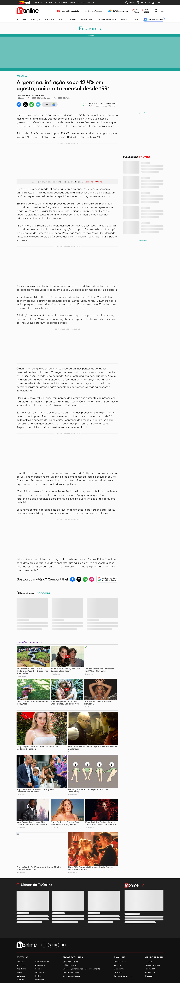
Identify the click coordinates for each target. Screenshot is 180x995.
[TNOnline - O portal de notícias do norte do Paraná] (28, 11)
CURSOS (72, 3)
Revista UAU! (86, 19)
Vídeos (124, 19)
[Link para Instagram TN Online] (56, 945)
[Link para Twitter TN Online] (50, 945)
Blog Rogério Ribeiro (71, 976)
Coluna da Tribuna (70, 961)
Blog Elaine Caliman (71, 972)
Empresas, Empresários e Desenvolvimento (81, 969)
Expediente (119, 969)
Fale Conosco (120, 961)
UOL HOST (53, 3)
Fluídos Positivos (70, 965)
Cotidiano (21, 976)
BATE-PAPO (145, 3)
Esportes (20, 979)
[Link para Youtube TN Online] (63, 945)
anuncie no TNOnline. (92, 181)
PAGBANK (63, 3)
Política (73, 19)
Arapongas (35, 19)
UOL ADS (90, 3)
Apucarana (21, 19)
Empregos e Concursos (106, 19)
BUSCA (132, 3)
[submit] (156, 10)
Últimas (135, 19)
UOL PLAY (81, 3)
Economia (90, 28)
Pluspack (149, 976)
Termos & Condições (123, 976)
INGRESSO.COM (41, 3)
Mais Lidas (21, 961)
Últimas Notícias (42, 961)
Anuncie (117, 965)
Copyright (118, 972)
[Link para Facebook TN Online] (44, 945)
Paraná (62, 19)
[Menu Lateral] (162, 11)
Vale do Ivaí (49, 19)
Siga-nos (47, 104)
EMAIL (158, 3)
